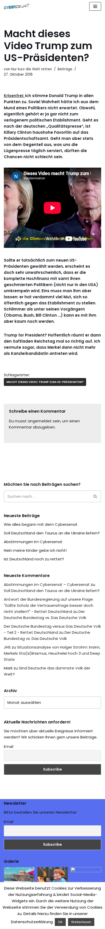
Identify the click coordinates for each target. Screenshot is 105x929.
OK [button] (60, 922)
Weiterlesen (81, 922)
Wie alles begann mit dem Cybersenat (40, 524)
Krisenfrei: (14, 95)
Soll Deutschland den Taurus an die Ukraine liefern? (52, 533)
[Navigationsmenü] (95, 6)
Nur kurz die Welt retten (31, 69)
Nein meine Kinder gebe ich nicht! (35, 550)
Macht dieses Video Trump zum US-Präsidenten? (45, 382)
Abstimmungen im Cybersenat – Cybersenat (47, 584)
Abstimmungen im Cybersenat (33, 541)
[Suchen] (95, 496)
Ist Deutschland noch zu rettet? (34, 559)
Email (8, 746)
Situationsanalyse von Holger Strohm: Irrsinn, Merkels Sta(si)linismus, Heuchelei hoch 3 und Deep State (52, 653)
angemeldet (40, 421)
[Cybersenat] (18, 6)
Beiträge (65, 69)
